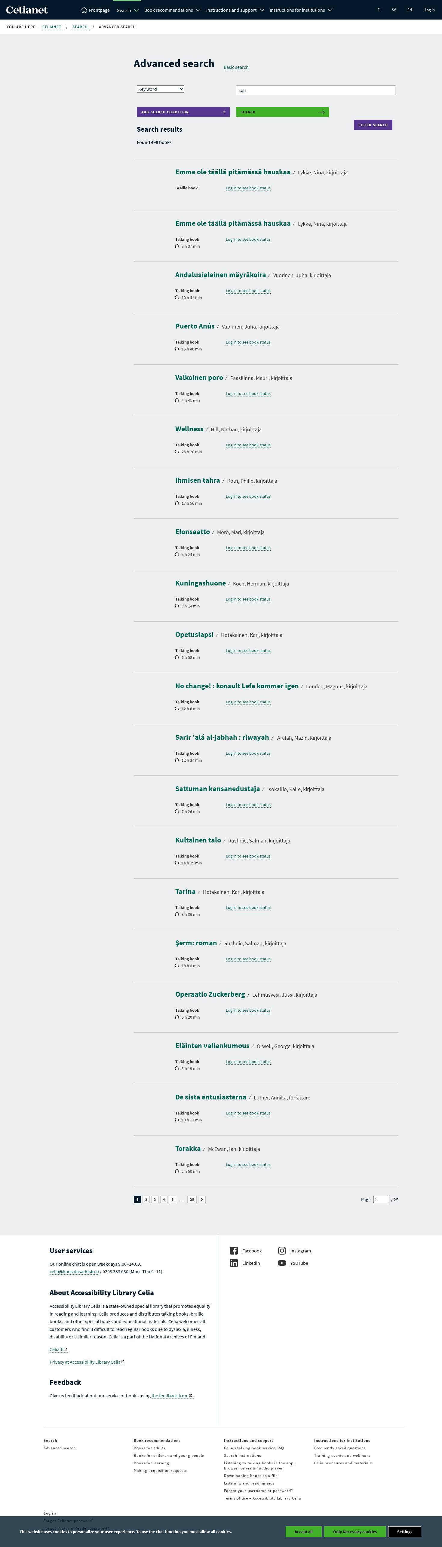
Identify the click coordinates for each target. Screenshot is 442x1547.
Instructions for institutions (297, 10)
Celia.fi (56, 1349)
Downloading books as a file (251, 1475)
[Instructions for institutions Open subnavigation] (330, 9)
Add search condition (165, 112)
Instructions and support (231, 10)
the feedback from (170, 1396)
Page (365, 1199)
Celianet (52, 26)
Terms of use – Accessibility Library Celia (262, 1498)
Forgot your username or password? (258, 1490)
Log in (430, 9)
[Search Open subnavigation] (136, 10)
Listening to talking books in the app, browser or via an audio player (259, 1465)
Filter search (374, 125)
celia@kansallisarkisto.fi (74, 1271)
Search (124, 10)
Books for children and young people (169, 1455)
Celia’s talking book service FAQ (254, 1448)
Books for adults (149, 1448)
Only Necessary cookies (355, 1531)
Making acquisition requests (160, 1470)
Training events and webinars (342, 1455)
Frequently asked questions (340, 1448)
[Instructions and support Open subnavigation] (262, 9)
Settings (404, 1531)
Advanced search (60, 1448)
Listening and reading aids (249, 1483)
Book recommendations (168, 10)
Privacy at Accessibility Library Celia (85, 1362)
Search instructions (242, 1455)
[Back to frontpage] (27, 11)
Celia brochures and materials (343, 1463)
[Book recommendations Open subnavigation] (198, 9)
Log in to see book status (248, 188)
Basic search (236, 67)
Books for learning (151, 1463)
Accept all (304, 1531)
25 (193, 1199)
